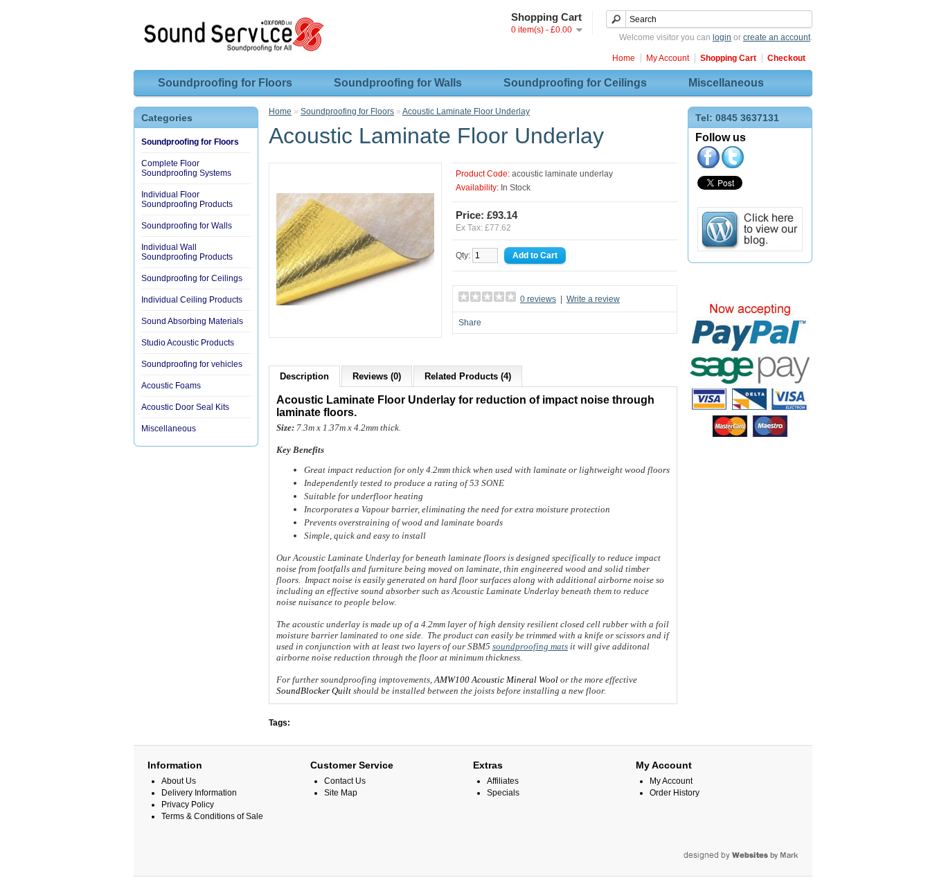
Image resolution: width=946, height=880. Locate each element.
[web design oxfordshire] (789, 857)
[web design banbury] (775, 857)
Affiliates (503, 781)
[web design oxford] (702, 857)
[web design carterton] (726, 857)
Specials (503, 793)
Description (304, 376)
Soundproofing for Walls (398, 83)
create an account (776, 37)
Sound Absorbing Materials (192, 321)
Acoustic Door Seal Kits (185, 407)
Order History (674, 793)
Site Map (340, 793)
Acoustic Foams (171, 385)
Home (623, 58)
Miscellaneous (726, 83)
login (722, 37)
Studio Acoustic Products (187, 343)
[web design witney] (751, 857)
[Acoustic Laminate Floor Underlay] (355, 325)
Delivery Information (199, 793)
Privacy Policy (187, 804)
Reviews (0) (376, 376)
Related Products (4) (468, 376)
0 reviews (538, 299)
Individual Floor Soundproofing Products (187, 199)
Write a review (593, 299)
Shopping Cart (728, 58)
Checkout (786, 58)
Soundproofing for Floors (225, 83)
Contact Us (345, 781)
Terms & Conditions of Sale (212, 816)
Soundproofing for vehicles (191, 364)
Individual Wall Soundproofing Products (187, 252)
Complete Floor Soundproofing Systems (186, 168)
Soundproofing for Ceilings (575, 83)
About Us (178, 781)
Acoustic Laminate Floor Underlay (466, 111)
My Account (667, 58)
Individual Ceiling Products (191, 300)
